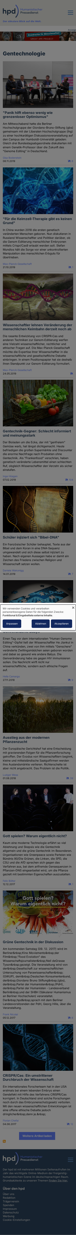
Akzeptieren (61, 623)
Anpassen (12, 623)
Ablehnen (40, 623)
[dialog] (38, 617)
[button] (70, 15)
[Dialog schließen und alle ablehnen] (73, 607)
